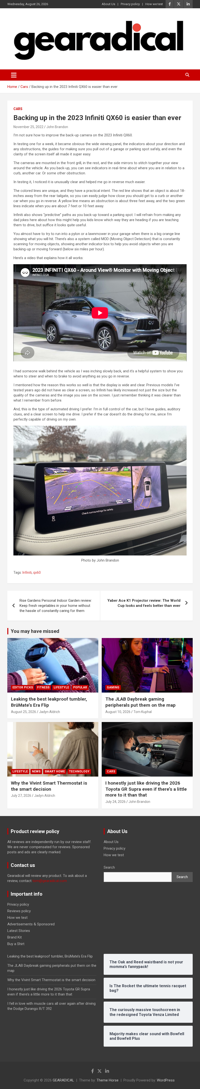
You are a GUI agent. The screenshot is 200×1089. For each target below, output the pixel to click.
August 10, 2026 (117, 712)
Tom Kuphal (142, 712)
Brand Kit (14, 937)
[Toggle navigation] (13, 75)
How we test (154, 4)
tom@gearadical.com (49, 881)
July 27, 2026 (21, 796)
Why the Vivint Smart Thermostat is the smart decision (49, 786)
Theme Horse (108, 1080)
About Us (108, 4)
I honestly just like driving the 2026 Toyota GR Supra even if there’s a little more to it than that (146, 789)
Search (109, 867)
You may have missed (35, 631)
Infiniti (27, 572)
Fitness (43, 687)
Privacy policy (130, 4)
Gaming (113, 687)
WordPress (166, 1080)
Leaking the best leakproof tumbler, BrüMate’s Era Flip (50, 956)
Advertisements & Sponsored (31, 924)
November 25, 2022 (28, 127)
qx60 (37, 572)
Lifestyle (61, 687)
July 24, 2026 (115, 802)
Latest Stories (18, 931)
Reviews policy (19, 911)
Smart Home (55, 771)
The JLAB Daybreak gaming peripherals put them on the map (140, 702)
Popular (80, 687)
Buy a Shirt (15, 944)
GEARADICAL (63, 1080)
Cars (17, 109)
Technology (79, 771)
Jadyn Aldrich (49, 712)
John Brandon (57, 127)
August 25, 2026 (23, 712)
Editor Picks (22, 687)
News (36, 771)
